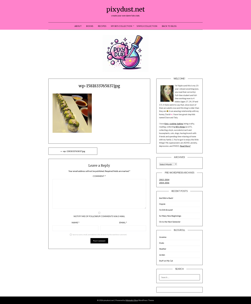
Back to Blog (169, 26)
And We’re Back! (166, 198)
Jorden (162, 255)
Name (75, 222)
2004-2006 (164, 183)
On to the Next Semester (170, 222)
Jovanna (162, 237)
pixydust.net (125, 9)
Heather (162, 249)
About (78, 26)
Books (89, 26)
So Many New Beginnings (170, 216)
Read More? (185, 146)
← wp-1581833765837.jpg (73, 151)
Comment (99, 176)
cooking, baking (176, 123)
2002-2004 (164, 179)
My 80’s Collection (121, 26)
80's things (180, 127)
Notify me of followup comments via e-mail (99, 216)
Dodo (161, 243)
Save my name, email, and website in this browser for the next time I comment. (100, 235)
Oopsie (162, 204)
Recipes (102, 26)
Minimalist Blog (132, 300)
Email (123, 222)
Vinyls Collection (147, 26)
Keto (166, 123)
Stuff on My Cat (166, 261)
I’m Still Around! (166, 210)
